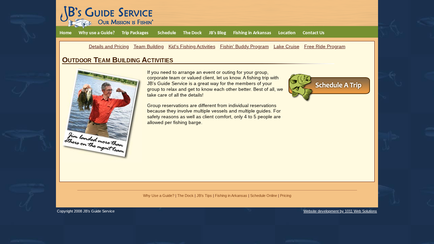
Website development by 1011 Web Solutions (340, 211)
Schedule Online (263, 196)
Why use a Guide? (97, 33)
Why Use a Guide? (158, 196)
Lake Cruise (286, 46)
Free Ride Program (325, 46)
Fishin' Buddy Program (244, 46)
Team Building (149, 46)
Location (287, 33)
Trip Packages (135, 33)
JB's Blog (217, 33)
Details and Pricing (109, 46)
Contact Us (313, 33)
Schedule (167, 33)
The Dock (192, 33)
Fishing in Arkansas (252, 33)
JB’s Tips (204, 196)
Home (66, 33)
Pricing (285, 196)
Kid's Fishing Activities (192, 46)
